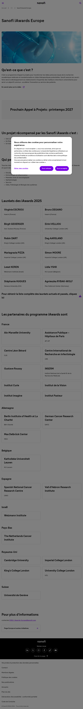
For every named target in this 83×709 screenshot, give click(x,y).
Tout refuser (46, 168)
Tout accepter (62, 168)
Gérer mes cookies (21, 168)
